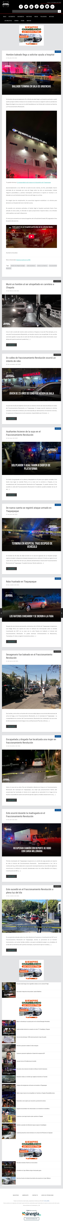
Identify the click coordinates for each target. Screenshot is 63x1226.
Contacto (35, 1195)
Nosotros (16, 1195)
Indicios (29, 20)
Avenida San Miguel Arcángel (18, 265)
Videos (36, 16)
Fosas (22, 20)
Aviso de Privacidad (47, 1195)
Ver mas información (31, 1218)
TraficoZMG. (47, 1200)
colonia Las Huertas (42, 265)
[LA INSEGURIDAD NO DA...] (1, 613)
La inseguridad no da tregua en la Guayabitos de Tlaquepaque (34, 182)
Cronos (16, 20)
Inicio (4, 16)
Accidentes (12, 16)
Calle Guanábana (31, 265)
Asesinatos (20, 16)
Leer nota (11, 345)
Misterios (29, 16)
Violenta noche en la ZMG (23, 260)
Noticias (51, 16)
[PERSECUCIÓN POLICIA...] (62, 613)
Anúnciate (25, 1195)
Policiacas (44, 16)
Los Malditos (8, 20)
